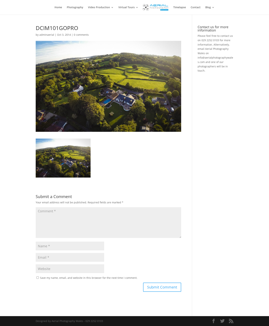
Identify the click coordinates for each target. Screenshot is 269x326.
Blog (208, 7)
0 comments (81, 34)
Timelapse (179, 7)
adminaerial (46, 34)
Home (58, 7)
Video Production (99, 7)
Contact (196, 7)
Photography (75, 7)
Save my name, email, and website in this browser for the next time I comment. (88, 278)
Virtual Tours (126, 7)
